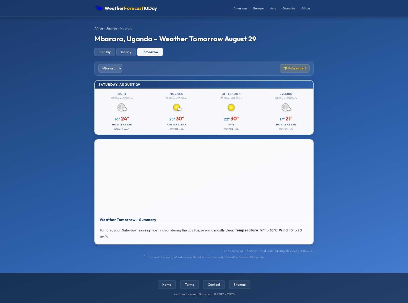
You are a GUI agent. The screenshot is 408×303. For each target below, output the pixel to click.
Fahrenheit (294, 68)
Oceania (288, 8)
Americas (240, 8)
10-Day (104, 52)
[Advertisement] (204, 179)
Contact (214, 284)
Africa (305, 8)
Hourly (126, 52)
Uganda (111, 28)
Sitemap (240, 284)
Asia (273, 8)
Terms (189, 284)
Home (166, 284)
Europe (258, 8)
